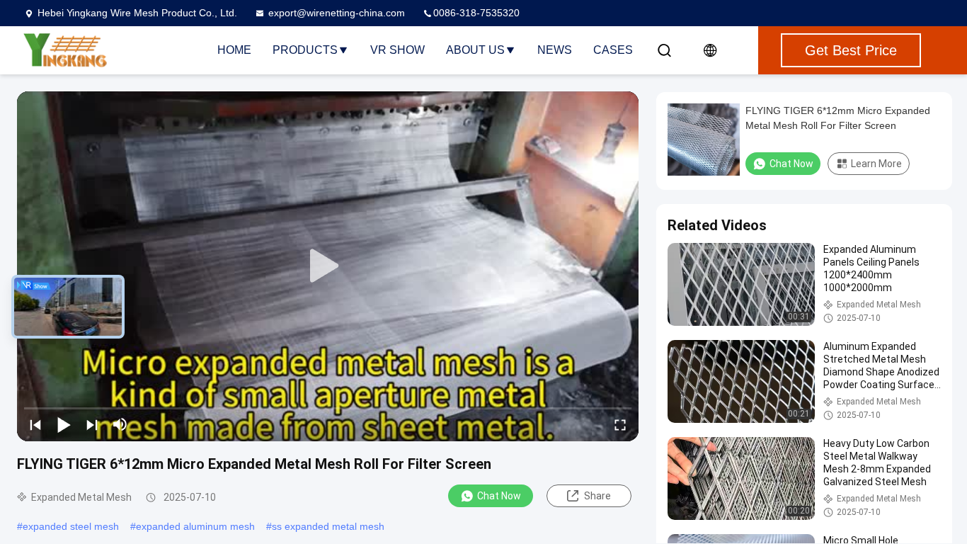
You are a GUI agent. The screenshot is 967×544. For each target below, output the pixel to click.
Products (305, 50)
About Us (475, 50)
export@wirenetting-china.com (336, 12)
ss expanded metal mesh (328, 526)
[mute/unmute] (120, 424)
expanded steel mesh (71, 526)
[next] (92, 424)
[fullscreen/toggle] (620, 424)
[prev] (35, 424)
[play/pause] (64, 424)
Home (234, 50)
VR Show (397, 50)
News (554, 50)
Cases (613, 50)
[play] (327, 266)
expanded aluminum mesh (195, 526)
